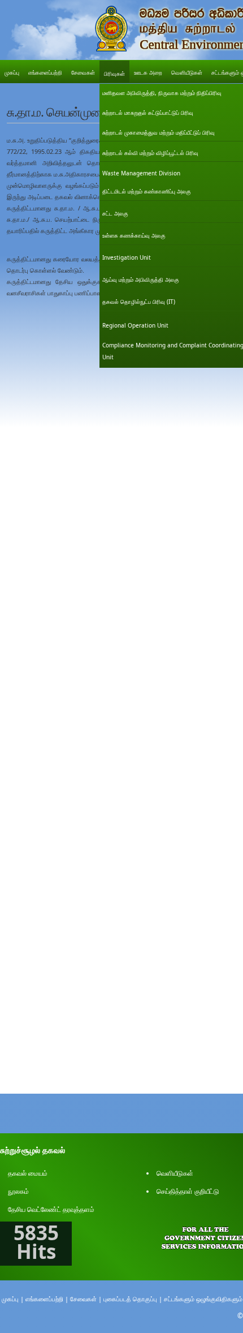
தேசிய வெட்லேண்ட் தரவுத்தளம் (51, 1209)
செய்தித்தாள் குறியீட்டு (188, 1191)
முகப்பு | (13, 1299)
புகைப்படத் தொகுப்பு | (132, 1299)
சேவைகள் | (86, 1299)
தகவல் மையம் (27, 1173)
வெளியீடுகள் (175, 1173)
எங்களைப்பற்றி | (46, 1299)
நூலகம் (18, 1191)
